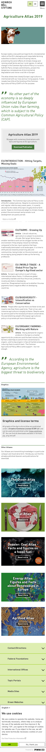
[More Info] (42, 213)
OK (9, 744)
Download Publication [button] (23, 147)
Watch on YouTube (8, 219)
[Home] (13, 5)
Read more (23, 485)
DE (35, 4)
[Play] (23, 222)
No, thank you (32, 744)
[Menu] (42, 3)
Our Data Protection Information (13, 738)
